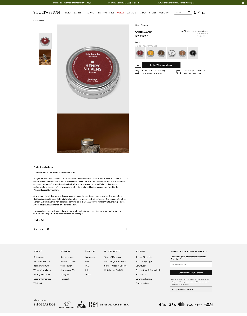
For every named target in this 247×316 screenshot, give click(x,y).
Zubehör (131, 13)
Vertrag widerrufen (41, 274)
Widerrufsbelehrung (42, 270)
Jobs (87, 270)
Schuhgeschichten (144, 279)
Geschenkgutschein (42, 279)
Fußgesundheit (142, 283)
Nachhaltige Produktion (115, 261)
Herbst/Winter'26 (105, 13)
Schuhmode (141, 274)
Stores (152, 13)
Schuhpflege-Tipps (144, 261)
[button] (171, 36)
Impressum (90, 257)
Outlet (120, 13)
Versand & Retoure (41, 261)
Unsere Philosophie (112, 257)
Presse (88, 274)
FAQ (87, 265)
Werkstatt (165, 13)
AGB (87, 261)
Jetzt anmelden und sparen (191, 272)
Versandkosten (203, 31)
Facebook (64, 279)
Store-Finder (66, 265)
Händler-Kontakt (68, 261)
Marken (142, 13)
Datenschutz (39, 257)
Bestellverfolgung (41, 265)
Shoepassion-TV (67, 270)
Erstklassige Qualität (113, 270)
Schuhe (90, 13)
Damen (77, 13)
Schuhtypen (141, 265)
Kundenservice (66, 257)
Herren (67, 13)
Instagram (64, 274)
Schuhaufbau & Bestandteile (148, 270)
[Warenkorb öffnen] (203, 12)
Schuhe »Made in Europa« (115, 265)
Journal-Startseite (144, 257)
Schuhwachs (38, 20)
